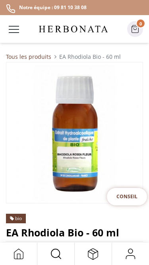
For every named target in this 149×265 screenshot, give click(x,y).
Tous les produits (28, 56)
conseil (126, 196)
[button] (55, 254)
